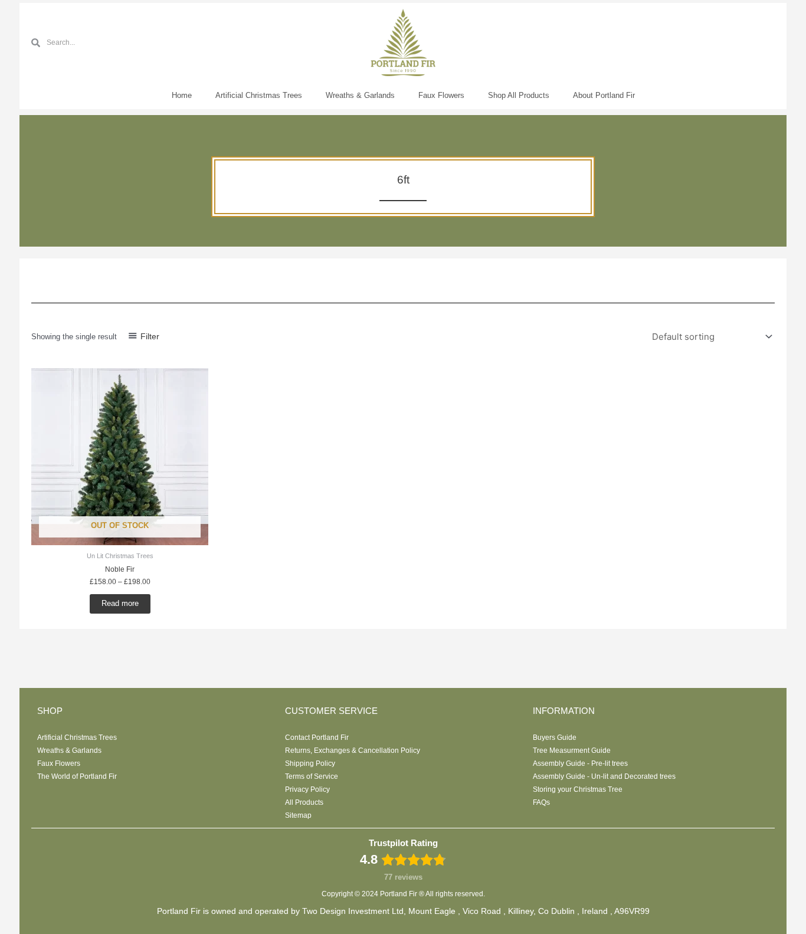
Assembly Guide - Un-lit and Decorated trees (604, 776)
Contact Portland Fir (317, 737)
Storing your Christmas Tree (577, 789)
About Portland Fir (604, 95)
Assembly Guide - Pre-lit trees (580, 763)
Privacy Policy (307, 789)
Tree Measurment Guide (572, 750)
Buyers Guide (554, 737)
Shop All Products (518, 95)
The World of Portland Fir (77, 776)
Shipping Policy (310, 763)
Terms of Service (311, 776)
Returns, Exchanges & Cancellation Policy (352, 750)
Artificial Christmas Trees (258, 95)
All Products (304, 802)
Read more (120, 603)
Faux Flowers (441, 95)
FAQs (541, 802)
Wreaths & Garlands (360, 95)
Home (182, 95)
